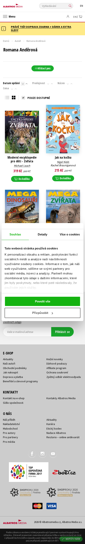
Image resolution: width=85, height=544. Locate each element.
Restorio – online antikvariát (62, 437)
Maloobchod (10, 428)
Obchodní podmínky (15, 368)
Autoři (18, 40)
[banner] (21, 4)
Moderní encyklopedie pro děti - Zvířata (22, 159)
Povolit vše (42, 301)
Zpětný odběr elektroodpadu (63, 377)
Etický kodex (53, 428)
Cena (6, 88)
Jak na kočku (63, 157)
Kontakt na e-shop (14, 398)
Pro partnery (10, 437)
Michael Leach (22, 165)
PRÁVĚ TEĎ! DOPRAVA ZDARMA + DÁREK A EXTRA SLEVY (41, 28)
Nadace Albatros (56, 433)
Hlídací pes (44, 68)
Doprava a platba (13, 377)
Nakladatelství (11, 424)
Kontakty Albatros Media (61, 398)
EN (81, 5)
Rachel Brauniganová (63, 165)
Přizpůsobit (40, 312)
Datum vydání (11, 83)
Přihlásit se (62, 332)
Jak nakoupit (10, 372)
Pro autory (9, 433)
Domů (6, 40)
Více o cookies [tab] (70, 234)
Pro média (9, 442)
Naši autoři (9, 363)
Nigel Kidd (63, 162)
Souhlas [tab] (15, 234)
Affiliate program (56, 368)
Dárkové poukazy (56, 363)
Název (61, 83)
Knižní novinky (54, 359)
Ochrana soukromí (57, 372)
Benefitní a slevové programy (20, 381)
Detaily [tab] (42, 234)
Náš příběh (9, 419)
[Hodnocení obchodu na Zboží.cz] (64, 471)
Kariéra (50, 424)
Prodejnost (38, 83)
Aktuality (8, 359)
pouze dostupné (38, 98)
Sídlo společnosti (13, 403)
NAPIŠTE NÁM (73, 539)
